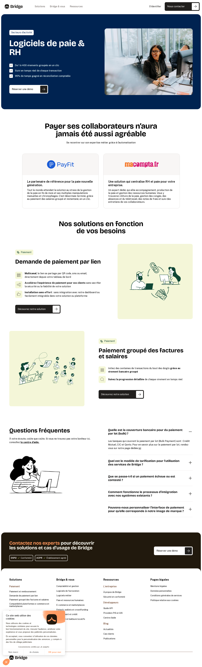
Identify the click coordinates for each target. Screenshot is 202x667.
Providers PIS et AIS (113, 613)
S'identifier (155, 6)
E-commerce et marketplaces (70, 605)
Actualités (108, 629)
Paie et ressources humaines (70, 600)
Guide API (108, 608)
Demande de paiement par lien (23, 596)
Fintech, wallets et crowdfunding (72, 610)
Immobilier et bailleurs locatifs (70, 619)
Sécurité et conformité (114, 597)
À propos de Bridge (112, 592)
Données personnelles (161, 591)
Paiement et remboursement (22, 591)
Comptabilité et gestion (67, 586)
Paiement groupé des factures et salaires (29, 600)
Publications (109, 639)
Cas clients (108, 634)
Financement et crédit (66, 614)
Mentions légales (158, 586)
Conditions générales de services (166, 595)
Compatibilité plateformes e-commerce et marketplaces (29, 605)
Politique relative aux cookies (164, 600)
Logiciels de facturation (67, 591)
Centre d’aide (109, 618)
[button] (39, 6)
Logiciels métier (63, 595)
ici (140, 448)
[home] (13, 6)
